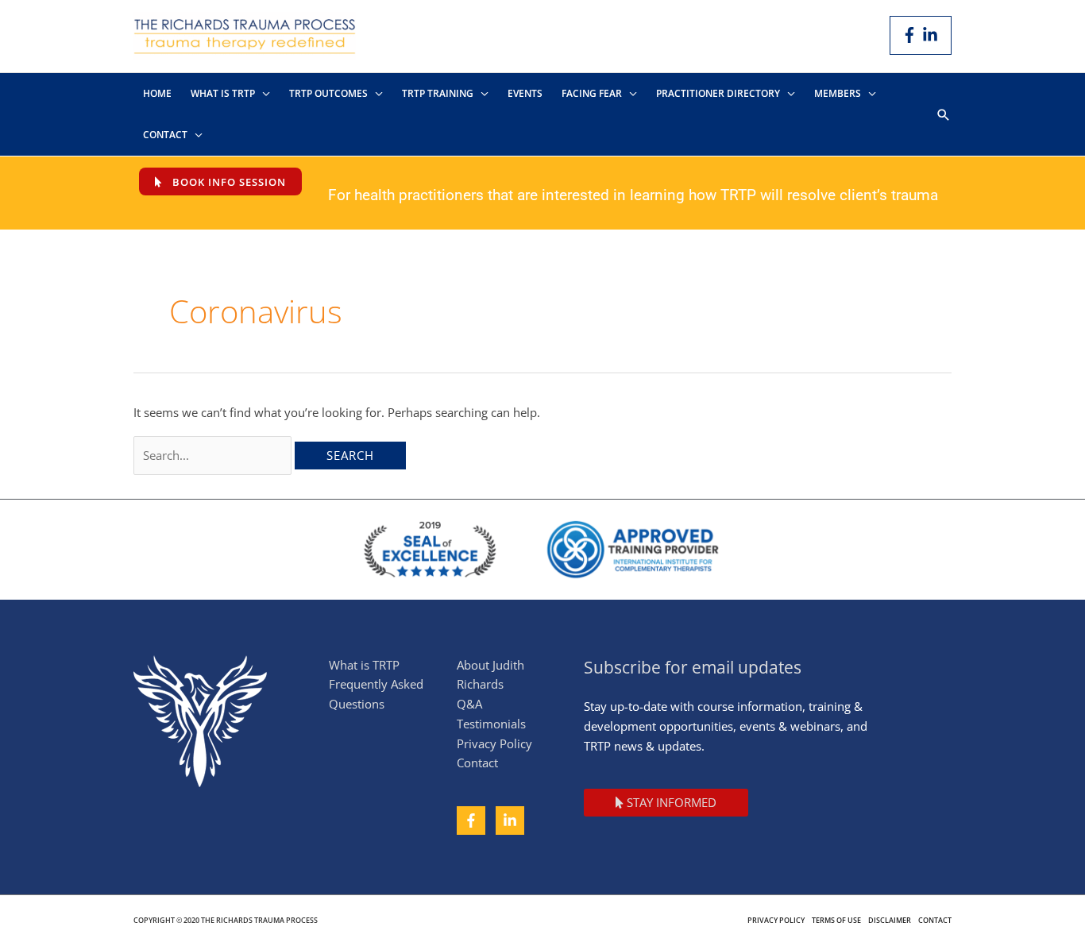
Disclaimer (889, 920)
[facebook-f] (912, 35)
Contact (477, 762)
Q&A (469, 704)
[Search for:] (214, 455)
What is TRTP (364, 665)
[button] (944, 114)
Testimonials (491, 724)
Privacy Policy (494, 743)
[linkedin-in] (932, 35)
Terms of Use (836, 920)
